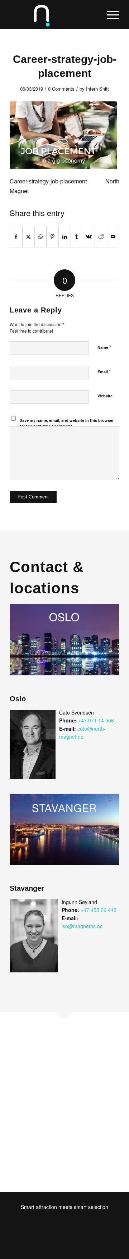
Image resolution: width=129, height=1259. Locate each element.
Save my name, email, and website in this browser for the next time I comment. (67, 423)
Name (104, 346)
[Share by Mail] (113, 236)
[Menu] (109, 14)
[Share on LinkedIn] (65, 236)
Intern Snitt (97, 88)
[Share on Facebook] (16, 236)
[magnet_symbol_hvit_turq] (53, 14)
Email (104, 371)
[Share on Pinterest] (52, 236)
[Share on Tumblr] (77, 236)
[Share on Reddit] (101, 236)
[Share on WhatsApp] (41, 236)
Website (105, 395)
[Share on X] (28, 236)
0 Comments (61, 88)
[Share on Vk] (89, 236)
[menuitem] (109, 14)
